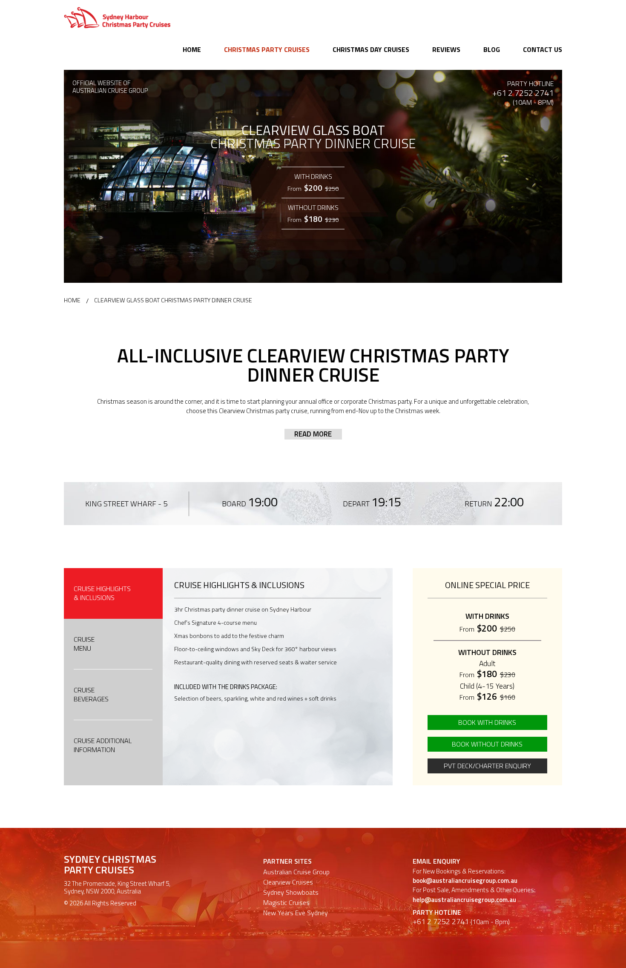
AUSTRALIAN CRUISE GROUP (110, 91)
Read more (313, 434)
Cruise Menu (84, 643)
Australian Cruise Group (296, 872)
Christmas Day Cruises (371, 49)
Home (192, 49)
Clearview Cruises (288, 882)
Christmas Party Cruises (267, 49)
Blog (491, 49)
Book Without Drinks (487, 744)
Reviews (446, 49)
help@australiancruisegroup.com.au (464, 900)
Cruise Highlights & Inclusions (102, 593)
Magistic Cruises (286, 902)
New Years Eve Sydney (295, 913)
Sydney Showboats (291, 892)
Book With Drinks (487, 722)
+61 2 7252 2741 (523, 93)
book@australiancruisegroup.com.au (465, 880)
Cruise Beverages (91, 694)
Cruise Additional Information (103, 745)
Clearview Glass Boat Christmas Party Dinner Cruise (173, 300)
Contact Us (542, 49)
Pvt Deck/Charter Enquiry (487, 766)
